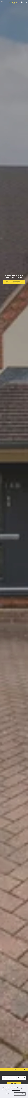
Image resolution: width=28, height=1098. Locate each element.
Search (14, 1084)
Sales (14, 1069)
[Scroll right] (25, 1069)
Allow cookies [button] (20, 1094)
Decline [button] (8, 1094)
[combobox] (11, 1078)
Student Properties (14, 282)
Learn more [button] (16, 1090)
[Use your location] (4, 1078)
